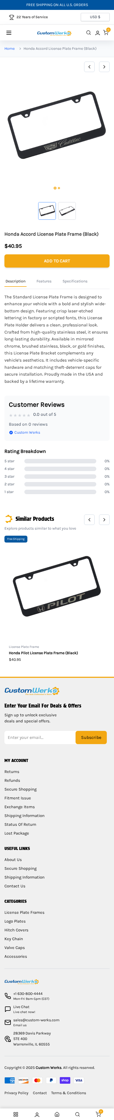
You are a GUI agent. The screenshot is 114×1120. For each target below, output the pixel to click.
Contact (40, 1093)
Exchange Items (19, 806)
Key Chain (13, 938)
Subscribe (91, 737)
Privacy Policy (16, 1093)
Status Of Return (20, 824)
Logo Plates (15, 921)
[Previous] (89, 67)
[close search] (88, 32)
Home (9, 48)
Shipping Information (24, 815)
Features (44, 281)
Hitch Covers (16, 930)
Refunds (12, 780)
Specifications (75, 281)
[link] (97, 32)
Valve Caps (14, 947)
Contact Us (14, 886)
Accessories (15, 956)
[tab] (54, 188)
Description (15, 281)
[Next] (104, 67)
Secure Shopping (20, 789)
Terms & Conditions (68, 1093)
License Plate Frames (24, 912)
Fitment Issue (17, 798)
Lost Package (16, 833)
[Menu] (14, 32)
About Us (13, 859)
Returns (11, 771)
